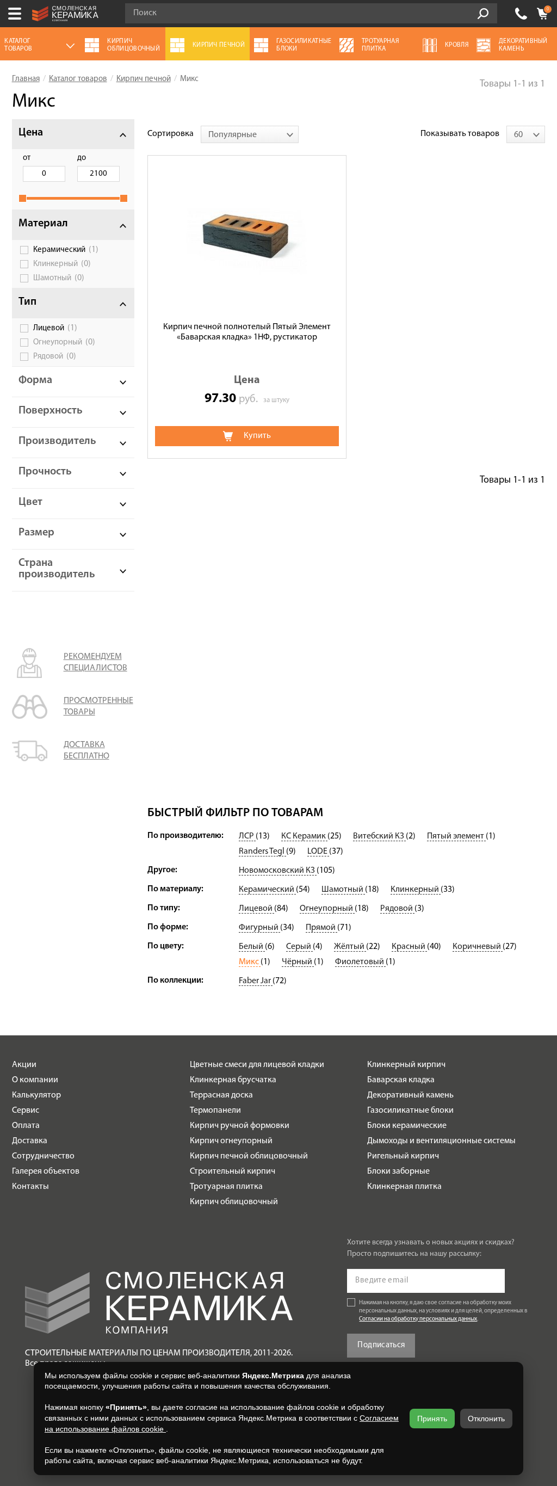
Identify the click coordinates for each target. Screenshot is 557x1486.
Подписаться (381, 1345)
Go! (483, 13)
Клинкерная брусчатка (233, 1080)
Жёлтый (350, 946)
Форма (35, 380)
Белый (252, 946)
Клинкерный (62, 264)
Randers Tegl (262, 851)
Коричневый (478, 946)
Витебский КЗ (379, 836)
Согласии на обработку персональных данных (418, 1319)
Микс (250, 962)
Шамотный (58, 278)
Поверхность (50, 410)
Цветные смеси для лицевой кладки (257, 1064)
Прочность (45, 471)
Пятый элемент (456, 836)
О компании (35, 1080)
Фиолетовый (360, 962)
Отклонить (486, 1418)
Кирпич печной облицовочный (249, 1156)
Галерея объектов (45, 1171)
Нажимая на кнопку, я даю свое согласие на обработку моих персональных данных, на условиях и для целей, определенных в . (443, 1311)
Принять (432, 1418)
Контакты (30, 1186)
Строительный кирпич (232, 1171)
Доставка (29, 1141)
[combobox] (250, 134)
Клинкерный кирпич (406, 1064)
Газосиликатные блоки (410, 1110)
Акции (24, 1064)
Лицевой (55, 328)
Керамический (65, 249)
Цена (30, 132)
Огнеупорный (64, 342)
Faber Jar (256, 981)
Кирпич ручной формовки (239, 1125)
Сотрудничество (43, 1156)
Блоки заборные (398, 1171)
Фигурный (259, 927)
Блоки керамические (407, 1125)
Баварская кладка (401, 1080)
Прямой (321, 927)
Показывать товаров (459, 134)
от (26, 158)
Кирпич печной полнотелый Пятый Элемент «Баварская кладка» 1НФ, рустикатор (247, 332)
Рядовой (54, 356)
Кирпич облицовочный (234, 1202)
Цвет (30, 502)
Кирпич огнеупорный (231, 1141)
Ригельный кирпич (403, 1156)
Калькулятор (36, 1095)
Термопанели (215, 1110)
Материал (43, 223)
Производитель (57, 441)
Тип (27, 302)
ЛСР (247, 836)
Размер (36, 532)
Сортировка (170, 134)
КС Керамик (304, 836)
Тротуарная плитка (226, 1186)
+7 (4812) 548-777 (521, 14)
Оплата (26, 1125)
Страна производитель (56, 569)
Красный (409, 946)
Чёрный (298, 962)
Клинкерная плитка (404, 1186)
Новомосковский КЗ (278, 870)
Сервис (25, 1110)
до (81, 158)
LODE (318, 851)
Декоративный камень (410, 1095)
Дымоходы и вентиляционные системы (441, 1141)
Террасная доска (221, 1095)
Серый (299, 946)
